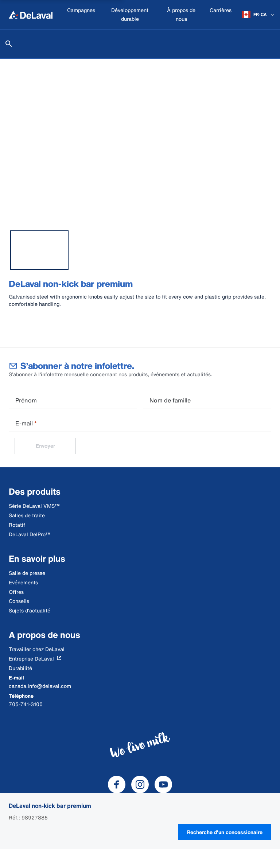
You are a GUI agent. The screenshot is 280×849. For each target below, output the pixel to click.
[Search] (9, 43)
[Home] (30, 14)
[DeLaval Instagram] (140, 784)
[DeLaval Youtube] (163, 784)
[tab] (39, 250)
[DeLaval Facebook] (116, 784)
